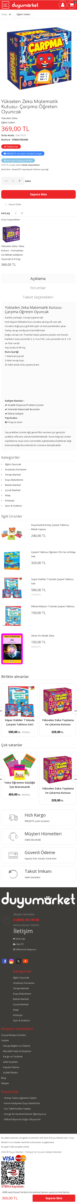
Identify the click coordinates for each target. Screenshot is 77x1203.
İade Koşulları (10, 1061)
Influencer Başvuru (25, 949)
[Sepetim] (72, 5)
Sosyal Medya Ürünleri (13, 1035)
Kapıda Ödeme (11, 1067)
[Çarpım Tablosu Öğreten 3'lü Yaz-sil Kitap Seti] (12, 560)
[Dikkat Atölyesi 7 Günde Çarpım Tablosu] (12, 615)
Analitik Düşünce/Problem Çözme (25, 405)
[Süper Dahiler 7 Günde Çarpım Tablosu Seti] (12, 587)
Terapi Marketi (13, 474)
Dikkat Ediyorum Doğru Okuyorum (22, 1119)
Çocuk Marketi (12, 490)
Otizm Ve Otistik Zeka (42, 635)
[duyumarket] (25, 4)
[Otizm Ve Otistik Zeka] (12, 648)
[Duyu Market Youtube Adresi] (25, 963)
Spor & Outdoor (13, 505)
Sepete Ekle (38, 194)
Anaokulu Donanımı (15, 469)
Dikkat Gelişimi (15, 413)
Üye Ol (19, 944)
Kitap (4, 14)
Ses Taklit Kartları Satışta (17, 1108)
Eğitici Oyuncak (13, 464)
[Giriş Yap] (63, 5)
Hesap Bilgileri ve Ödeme (16, 1045)
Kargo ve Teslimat (12, 1056)
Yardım (5, 1040)
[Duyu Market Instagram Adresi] (11, 963)
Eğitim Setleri (23, 14)
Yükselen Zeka (9, 118)
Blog (3, 1077)
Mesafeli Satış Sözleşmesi (17, 1051)
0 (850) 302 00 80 (26, 920)
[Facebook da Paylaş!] (15, 213)
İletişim (23, 931)
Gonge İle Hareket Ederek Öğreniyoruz (25, 1114)
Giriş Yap (20, 938)
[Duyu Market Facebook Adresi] (4, 963)
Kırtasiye (10, 500)
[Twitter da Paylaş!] (22, 213)
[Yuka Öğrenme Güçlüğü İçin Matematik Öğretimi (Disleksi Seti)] (19, 767)
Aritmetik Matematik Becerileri (23, 409)
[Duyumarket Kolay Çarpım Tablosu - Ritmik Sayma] (12, 533)
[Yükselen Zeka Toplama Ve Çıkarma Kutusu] (57, 701)
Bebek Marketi (13, 485)
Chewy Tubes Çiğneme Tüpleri (20, 1097)
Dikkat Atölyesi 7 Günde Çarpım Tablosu (52, 606)
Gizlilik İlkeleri (10, 1072)
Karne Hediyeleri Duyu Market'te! (22, 1103)
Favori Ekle (15, 204)
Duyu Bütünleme (14, 479)
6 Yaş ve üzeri (14, 422)
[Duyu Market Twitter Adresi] (18, 963)
